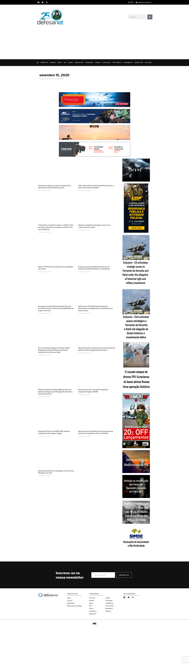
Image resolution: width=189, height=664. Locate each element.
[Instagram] (47, 2)
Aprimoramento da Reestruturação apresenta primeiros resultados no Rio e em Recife (95, 432)
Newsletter (139, 62)
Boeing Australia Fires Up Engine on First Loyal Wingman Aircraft (56, 472)
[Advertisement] (94, 40)
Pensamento (128, 62)
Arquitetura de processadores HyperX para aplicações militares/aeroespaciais (54, 186)
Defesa (97, 62)
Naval (60, 62)
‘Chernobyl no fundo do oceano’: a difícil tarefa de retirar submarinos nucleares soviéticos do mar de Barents (55, 227)
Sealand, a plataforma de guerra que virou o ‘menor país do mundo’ (94, 226)
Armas (70, 62)
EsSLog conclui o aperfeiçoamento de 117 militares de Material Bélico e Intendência (94, 268)
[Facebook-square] (38, 2)
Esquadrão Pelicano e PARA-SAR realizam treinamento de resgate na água (54, 432)
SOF (65, 62)
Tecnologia (106, 62)
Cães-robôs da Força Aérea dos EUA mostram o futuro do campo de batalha (96, 186)
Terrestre (44, 62)
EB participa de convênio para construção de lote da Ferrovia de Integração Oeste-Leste (96, 349)
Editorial (148, 62)
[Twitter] (43, 2)
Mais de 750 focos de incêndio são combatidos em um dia (55, 268)
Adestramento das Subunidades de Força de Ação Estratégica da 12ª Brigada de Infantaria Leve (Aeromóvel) (55, 391)
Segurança (89, 62)
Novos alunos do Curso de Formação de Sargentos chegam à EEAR (93, 390)
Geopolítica (79, 62)
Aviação (53, 62)
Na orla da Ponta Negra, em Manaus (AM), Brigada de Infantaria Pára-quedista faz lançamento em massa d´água (54, 350)
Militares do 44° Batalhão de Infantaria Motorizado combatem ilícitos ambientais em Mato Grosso (95, 308)
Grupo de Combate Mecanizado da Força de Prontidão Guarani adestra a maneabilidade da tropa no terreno (55, 308)
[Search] (149, 16)
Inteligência (117, 62)
